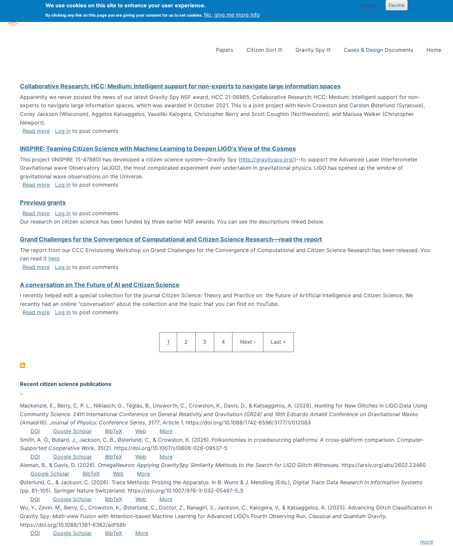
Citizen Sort (261, 49)
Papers (224, 49)
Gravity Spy (310, 49)
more (426, 541)
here (53, 258)
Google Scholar (72, 431)
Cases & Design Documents (378, 49)
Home (433, 49)
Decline (397, 5)
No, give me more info (232, 14)
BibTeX (113, 431)
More (166, 431)
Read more (36, 131)
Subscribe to (22, 365)
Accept (368, 5)
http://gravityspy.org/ (267, 159)
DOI (35, 431)
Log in (63, 131)
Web (140, 431)
